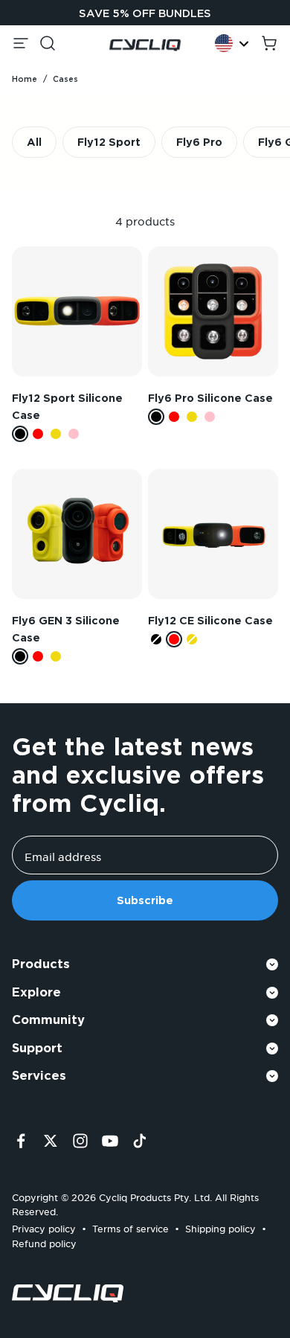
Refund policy (44, 1241)
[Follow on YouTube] (110, 1141)
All (34, 142)
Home (24, 78)
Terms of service (130, 1226)
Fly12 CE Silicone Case (210, 621)
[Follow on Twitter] (50, 1141)
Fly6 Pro (199, 142)
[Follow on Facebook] (21, 1141)
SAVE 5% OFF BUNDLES (145, 13)
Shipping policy (220, 1226)
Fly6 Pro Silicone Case (210, 398)
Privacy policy (44, 1226)
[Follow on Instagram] (80, 1141)
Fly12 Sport (109, 142)
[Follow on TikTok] (140, 1141)
